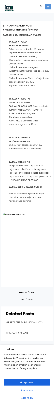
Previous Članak (27, 292)
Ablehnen (27, 397)
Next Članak (27, 299)
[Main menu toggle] (48, 6)
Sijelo (24, 29)
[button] (41, 7)
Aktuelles (9, 29)
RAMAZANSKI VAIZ (17, 332)
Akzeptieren (27, 382)
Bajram (17, 29)
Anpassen (27, 390)
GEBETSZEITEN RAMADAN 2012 (24, 322)
